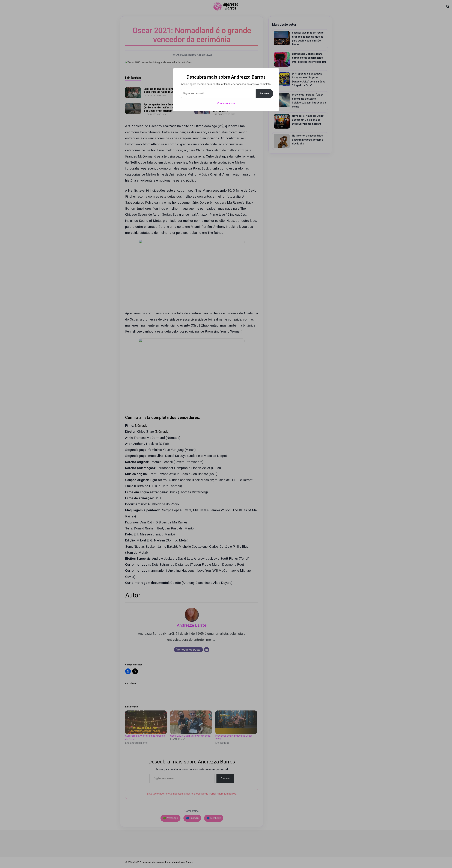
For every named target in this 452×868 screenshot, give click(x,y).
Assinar (264, 93)
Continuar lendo (226, 103)
